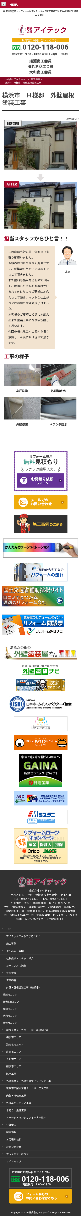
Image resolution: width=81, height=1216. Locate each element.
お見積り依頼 (13, 1139)
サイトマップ (13, 1161)
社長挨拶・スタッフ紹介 (20, 958)
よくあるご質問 (15, 950)
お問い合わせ (13, 1146)
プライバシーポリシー (18, 1154)
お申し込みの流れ (16, 965)
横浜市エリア (13, 1037)
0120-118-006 (46, 47)
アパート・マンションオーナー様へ (26, 1117)
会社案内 (11, 1124)
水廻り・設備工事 (16, 1110)
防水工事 (11, 1073)
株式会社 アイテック (15, 79)
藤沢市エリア (13, 1066)
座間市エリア (13, 1051)
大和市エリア (13, 1059)
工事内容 (11, 980)
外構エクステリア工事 (18, 1102)
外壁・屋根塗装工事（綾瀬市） (23, 987)
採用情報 (11, 1132)
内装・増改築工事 (16, 1095)
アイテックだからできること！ (23, 936)
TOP (8, 929)
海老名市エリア (15, 1044)
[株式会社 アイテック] (40, 34)
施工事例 (35, 79)
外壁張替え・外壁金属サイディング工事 (28, 1081)
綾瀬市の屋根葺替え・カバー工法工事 (27, 1088)
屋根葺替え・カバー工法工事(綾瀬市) (27, 1030)
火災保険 (11, 973)
